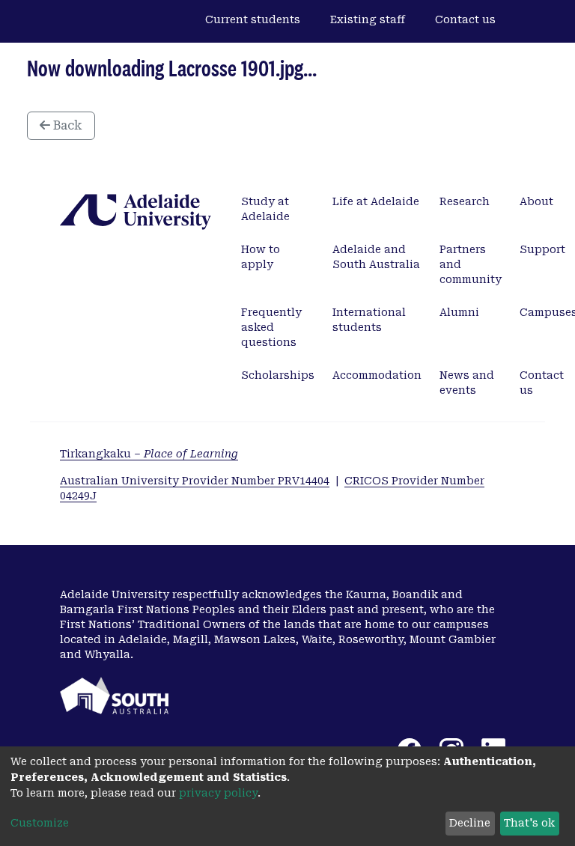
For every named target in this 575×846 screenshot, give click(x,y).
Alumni (459, 312)
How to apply (260, 256)
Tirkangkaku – (149, 454)
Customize (39, 823)
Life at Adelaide (375, 201)
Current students (252, 19)
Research (464, 201)
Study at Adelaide (265, 208)
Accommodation (377, 375)
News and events (466, 382)
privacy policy (218, 793)
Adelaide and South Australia (376, 256)
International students (369, 319)
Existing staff (367, 19)
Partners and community (470, 264)
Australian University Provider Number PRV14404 (194, 481)
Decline (469, 823)
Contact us (465, 19)
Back (66, 125)
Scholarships (277, 375)
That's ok (529, 823)
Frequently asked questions (271, 327)
